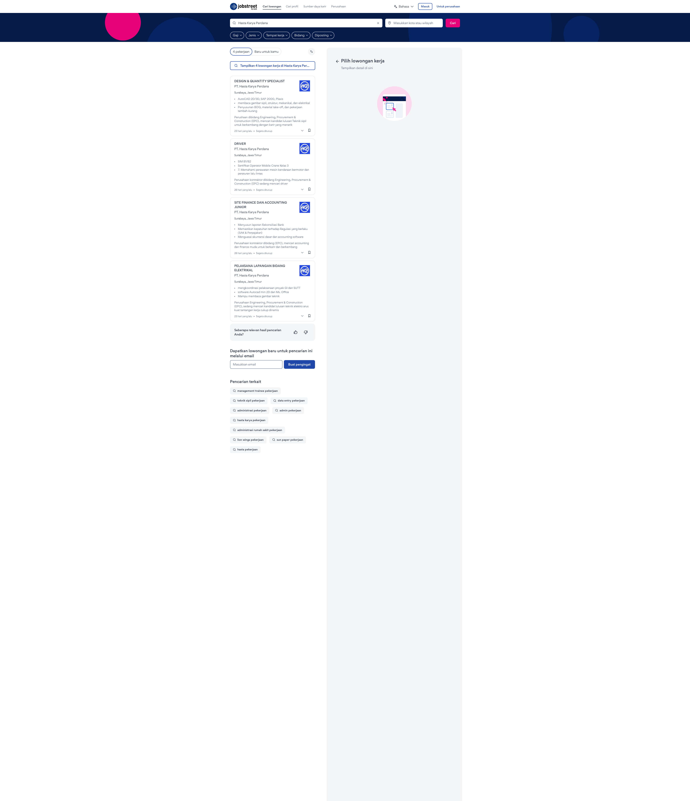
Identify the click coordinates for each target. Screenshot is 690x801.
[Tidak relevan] (305, 332)
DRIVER (240, 144)
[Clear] (378, 23)
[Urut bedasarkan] (311, 51)
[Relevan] (295, 332)
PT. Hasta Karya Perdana (251, 86)
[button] (404, 6)
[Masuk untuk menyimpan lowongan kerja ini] (309, 130)
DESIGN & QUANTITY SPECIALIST (259, 81)
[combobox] (306, 23)
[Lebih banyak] (302, 130)
